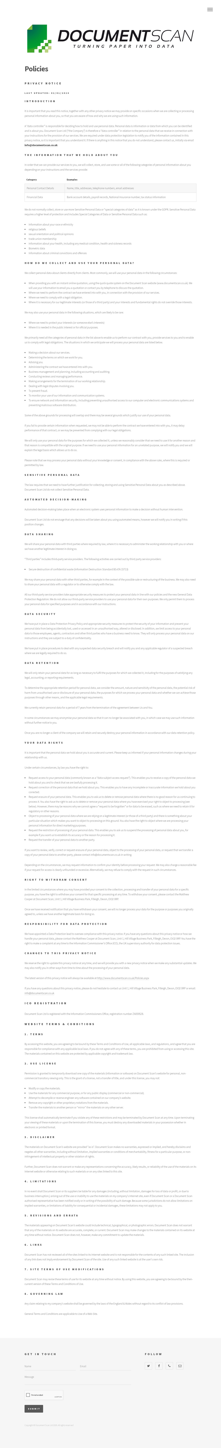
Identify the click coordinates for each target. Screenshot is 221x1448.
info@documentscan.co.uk (41, 145)
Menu (210, 9)
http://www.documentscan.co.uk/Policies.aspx (123, 978)
